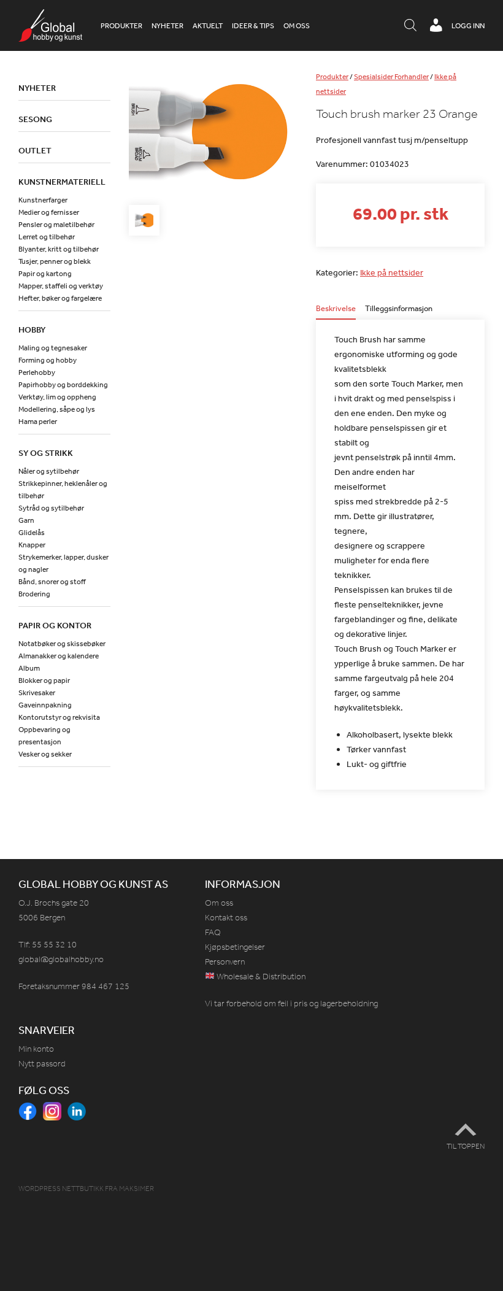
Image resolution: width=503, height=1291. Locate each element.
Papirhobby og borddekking (63, 385)
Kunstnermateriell (62, 181)
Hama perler (37, 421)
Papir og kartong (45, 274)
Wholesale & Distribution (260, 976)
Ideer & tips (253, 26)
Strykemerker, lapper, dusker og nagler (63, 563)
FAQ (213, 932)
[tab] (336, 312)
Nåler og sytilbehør (48, 471)
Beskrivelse (336, 309)
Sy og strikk (45, 452)
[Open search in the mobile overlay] (410, 26)
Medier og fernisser (48, 212)
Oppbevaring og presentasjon (44, 736)
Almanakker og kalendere (58, 656)
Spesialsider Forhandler (391, 77)
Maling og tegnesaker (52, 348)
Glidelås (31, 533)
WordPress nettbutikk (61, 1188)
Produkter (121, 26)
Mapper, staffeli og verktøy (60, 286)
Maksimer (136, 1188)
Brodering (34, 594)
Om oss (296, 26)
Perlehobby (36, 372)
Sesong (35, 119)
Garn (26, 520)
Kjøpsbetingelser (235, 947)
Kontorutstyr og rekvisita (59, 717)
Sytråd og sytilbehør (51, 508)
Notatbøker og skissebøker (62, 644)
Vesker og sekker (45, 754)
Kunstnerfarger (42, 200)
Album (29, 668)
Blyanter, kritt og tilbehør (58, 249)
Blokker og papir (44, 680)
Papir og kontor (54, 625)
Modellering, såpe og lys (56, 409)
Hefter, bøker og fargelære (60, 298)
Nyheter (167, 26)
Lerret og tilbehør (46, 237)
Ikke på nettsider (391, 272)
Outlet (35, 150)
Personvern (225, 962)
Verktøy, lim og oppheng (57, 397)
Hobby (31, 329)
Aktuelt (208, 26)
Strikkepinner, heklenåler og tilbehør (62, 490)
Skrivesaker (36, 693)
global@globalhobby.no (61, 959)
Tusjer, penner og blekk (54, 261)
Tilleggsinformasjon (398, 309)
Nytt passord (42, 1063)
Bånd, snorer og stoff (52, 582)
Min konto (36, 1049)
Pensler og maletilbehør (56, 224)
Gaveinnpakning (45, 705)
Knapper (31, 545)
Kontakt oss (226, 917)
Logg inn (468, 26)
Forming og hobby (47, 360)
